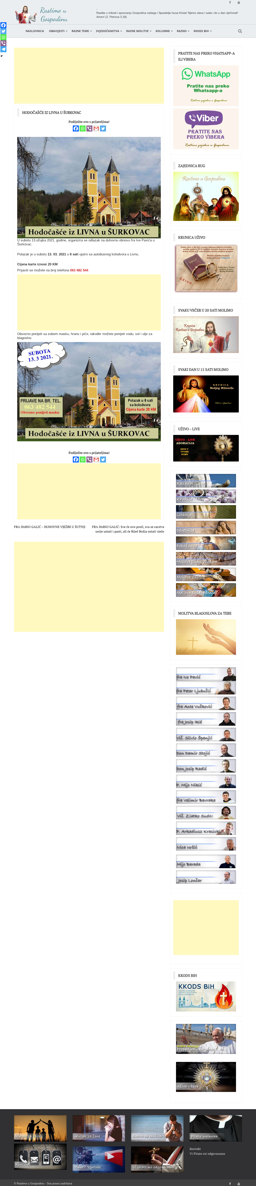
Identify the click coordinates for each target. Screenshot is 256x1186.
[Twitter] (103, 128)
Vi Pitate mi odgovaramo (207, 1153)
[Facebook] (76, 128)
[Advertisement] (89, 76)
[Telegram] (3, 49)
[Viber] (89, 128)
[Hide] (1, 56)
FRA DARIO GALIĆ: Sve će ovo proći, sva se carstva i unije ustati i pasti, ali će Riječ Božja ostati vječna (129, 529)
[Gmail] (96, 128)
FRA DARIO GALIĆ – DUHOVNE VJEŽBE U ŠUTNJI (49, 527)
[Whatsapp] (83, 128)
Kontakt (195, 1149)
